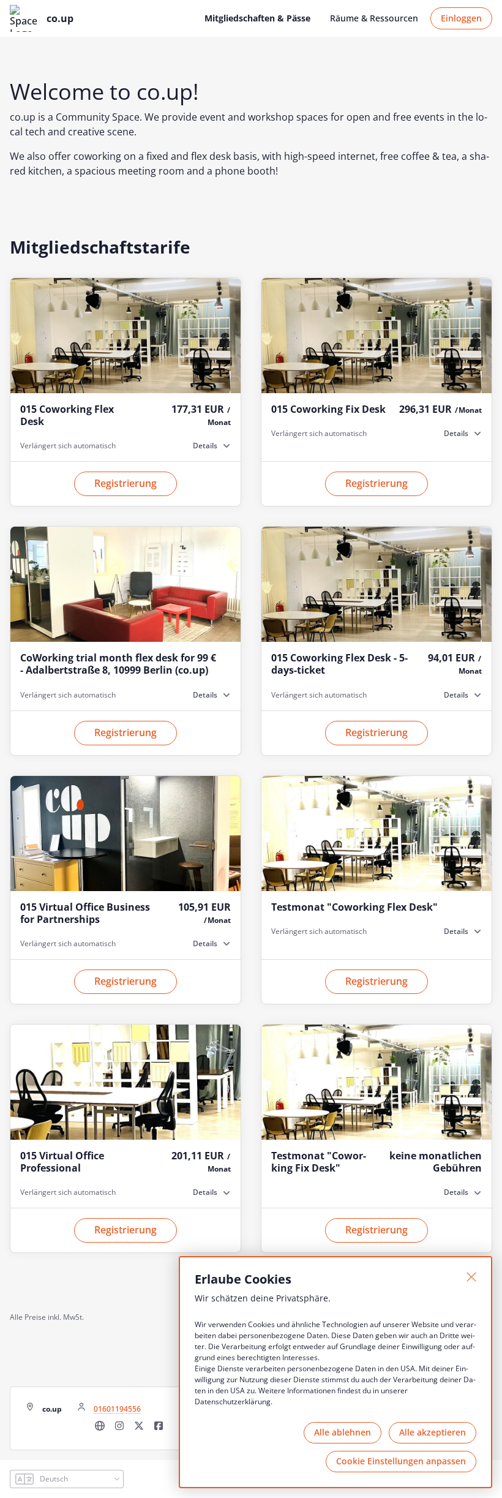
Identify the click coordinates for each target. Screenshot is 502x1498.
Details (205, 445)
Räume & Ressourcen (374, 18)
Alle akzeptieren (432, 1432)
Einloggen (461, 18)
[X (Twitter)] (139, 1429)
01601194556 (117, 1409)
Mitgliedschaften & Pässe (257, 18)
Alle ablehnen (342, 1432)
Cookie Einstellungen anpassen (401, 1461)
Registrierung (125, 483)
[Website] (100, 1429)
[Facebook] (158, 1429)
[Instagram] (119, 1429)
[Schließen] (471, 1277)
